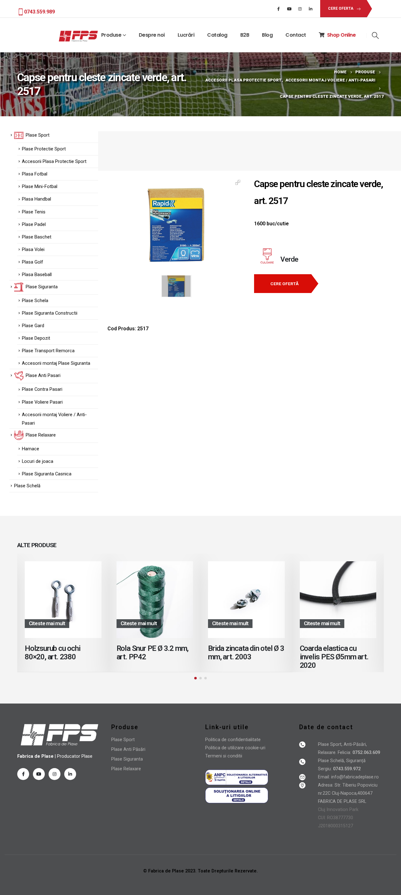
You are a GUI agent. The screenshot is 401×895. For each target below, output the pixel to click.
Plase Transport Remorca (48, 350)
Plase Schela (35, 300)
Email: (324, 777)
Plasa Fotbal (34, 174)
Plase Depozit (36, 338)
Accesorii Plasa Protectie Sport (54, 161)
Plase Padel (34, 224)
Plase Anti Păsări (128, 749)
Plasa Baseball (37, 274)
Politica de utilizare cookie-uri (235, 748)
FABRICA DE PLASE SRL (342, 801)
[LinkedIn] (310, 8)
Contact (295, 35)
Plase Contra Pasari (42, 389)
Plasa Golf (32, 262)
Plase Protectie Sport (44, 149)
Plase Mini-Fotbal (39, 186)
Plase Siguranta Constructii (49, 313)
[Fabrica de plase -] (78, 36)
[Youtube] (289, 8)
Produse (111, 35)
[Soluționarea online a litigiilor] (236, 795)
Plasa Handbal (36, 199)
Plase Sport (123, 739)
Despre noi (152, 35)
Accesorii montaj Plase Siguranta (56, 363)
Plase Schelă (27, 486)
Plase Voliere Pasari (42, 402)
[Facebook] (278, 8)
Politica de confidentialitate (233, 739)
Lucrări (186, 35)
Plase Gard (33, 325)
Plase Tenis (33, 212)
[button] (195, 678)
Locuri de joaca (37, 461)
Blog (267, 35)
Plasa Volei (33, 249)
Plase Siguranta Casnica (46, 474)
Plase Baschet (36, 237)
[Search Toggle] (375, 35)
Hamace (30, 449)
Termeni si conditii (223, 756)
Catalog (217, 35)
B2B (244, 35)
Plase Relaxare (126, 769)
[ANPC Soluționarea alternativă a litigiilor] (236, 777)
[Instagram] (299, 8)
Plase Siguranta (127, 759)
